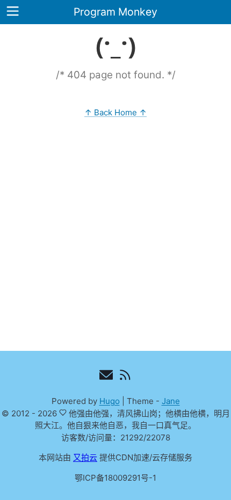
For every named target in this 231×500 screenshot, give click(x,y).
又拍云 (85, 457)
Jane (171, 401)
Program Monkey (115, 11)
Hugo (109, 401)
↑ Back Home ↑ (115, 112)
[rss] (125, 377)
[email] (106, 377)
